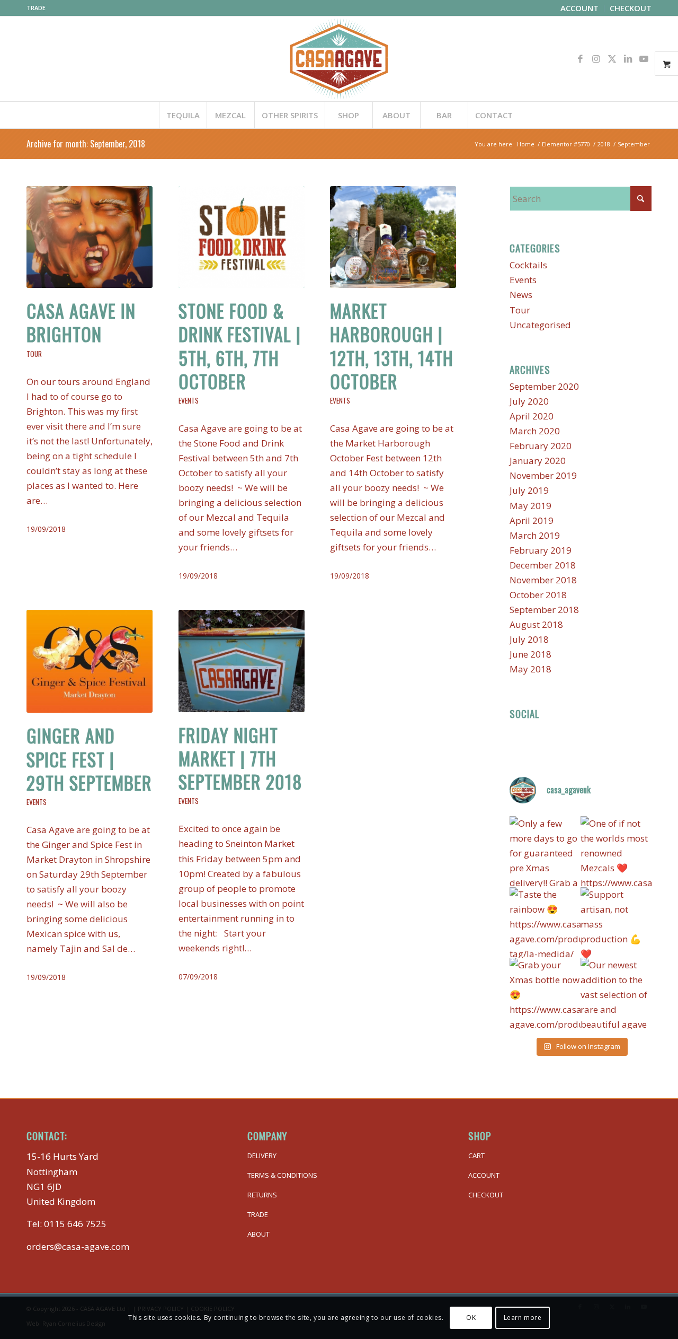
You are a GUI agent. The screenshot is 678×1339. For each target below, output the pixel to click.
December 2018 (543, 565)
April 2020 (532, 416)
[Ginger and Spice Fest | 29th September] (89, 661)
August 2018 (536, 624)
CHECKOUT (485, 1195)
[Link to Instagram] (596, 59)
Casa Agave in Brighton (81, 322)
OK (471, 1317)
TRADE (36, 8)
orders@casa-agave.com (77, 1246)
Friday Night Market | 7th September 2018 (240, 758)
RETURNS (262, 1195)
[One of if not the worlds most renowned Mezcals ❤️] (616, 851)
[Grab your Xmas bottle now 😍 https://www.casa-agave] (545, 993)
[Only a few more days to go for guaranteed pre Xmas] (545, 851)
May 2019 (530, 506)
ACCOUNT (483, 1175)
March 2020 (535, 431)
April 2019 (532, 520)
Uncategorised (540, 325)
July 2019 (529, 490)
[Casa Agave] (339, 58)
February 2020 (541, 446)
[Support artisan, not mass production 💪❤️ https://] (616, 922)
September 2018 (544, 609)
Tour (34, 353)
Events (189, 400)
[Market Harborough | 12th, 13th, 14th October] (393, 237)
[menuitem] (579, 8)
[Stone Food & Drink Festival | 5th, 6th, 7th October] (242, 237)
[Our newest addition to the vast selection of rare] (616, 993)
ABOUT (258, 1234)
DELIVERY (261, 1155)
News (521, 294)
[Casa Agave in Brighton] (89, 237)
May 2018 (530, 669)
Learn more (523, 1317)
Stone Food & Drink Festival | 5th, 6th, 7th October (240, 346)
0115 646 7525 (75, 1224)
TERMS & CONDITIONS (282, 1175)
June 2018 (530, 654)
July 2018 (529, 639)
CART (476, 1155)
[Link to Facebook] (580, 59)
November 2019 (543, 475)
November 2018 (543, 580)
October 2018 (538, 595)
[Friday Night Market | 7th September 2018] (242, 661)
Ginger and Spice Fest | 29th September (89, 758)
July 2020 (529, 401)
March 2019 (535, 535)
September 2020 (544, 386)
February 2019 (541, 550)
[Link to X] (612, 59)
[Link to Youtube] (644, 59)
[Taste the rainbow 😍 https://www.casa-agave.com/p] (545, 922)
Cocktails (528, 265)
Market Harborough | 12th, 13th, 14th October (391, 346)
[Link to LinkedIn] (628, 59)
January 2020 (538, 460)
